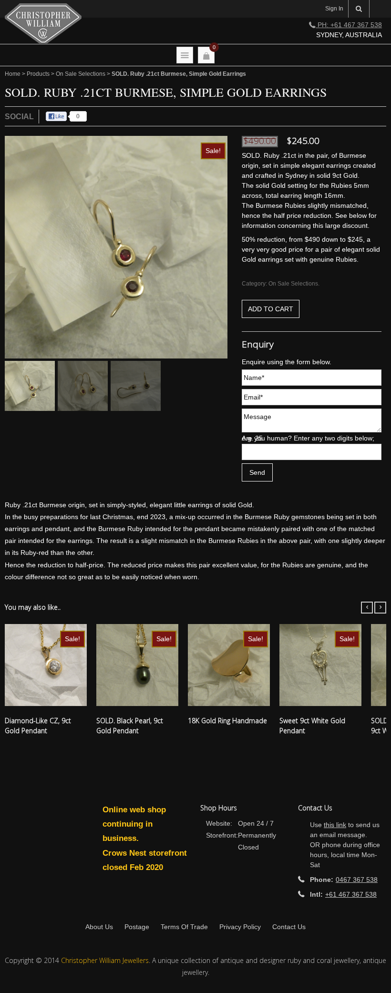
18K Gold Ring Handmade (227, 720)
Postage (136, 927)
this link (335, 825)
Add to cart (270, 309)
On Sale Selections (80, 74)
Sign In (334, 8)
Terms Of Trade (184, 927)
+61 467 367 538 (351, 894)
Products (38, 74)
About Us (99, 927)
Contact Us (289, 927)
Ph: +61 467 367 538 (349, 25)
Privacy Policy (240, 927)
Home (13, 74)
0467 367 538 (357, 879)
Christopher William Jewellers (105, 960)
